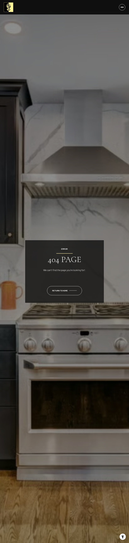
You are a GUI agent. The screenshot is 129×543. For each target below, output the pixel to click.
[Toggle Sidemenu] (122, 7)
